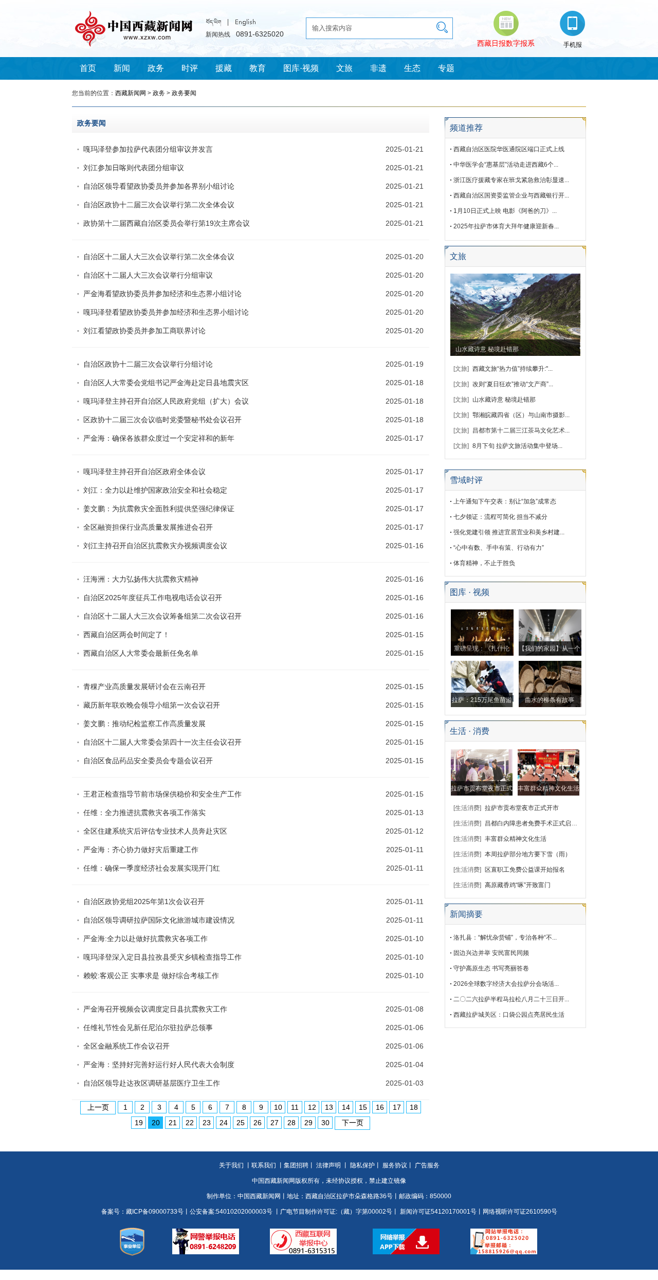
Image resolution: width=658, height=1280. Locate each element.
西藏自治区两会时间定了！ (126, 634)
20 (156, 1123)
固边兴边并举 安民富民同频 (491, 953)
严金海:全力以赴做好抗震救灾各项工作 (145, 938)
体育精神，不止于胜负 (484, 563)
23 (207, 1123)
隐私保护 (362, 1165)
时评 (189, 68)
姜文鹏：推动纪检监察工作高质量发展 (144, 723)
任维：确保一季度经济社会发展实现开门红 (151, 868)
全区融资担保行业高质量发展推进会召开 (148, 527)
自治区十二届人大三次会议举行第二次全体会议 (158, 257)
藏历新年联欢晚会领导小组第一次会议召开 (151, 705)
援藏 (223, 68)
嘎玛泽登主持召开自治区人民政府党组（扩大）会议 (166, 401)
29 (308, 1123)
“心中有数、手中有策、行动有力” (498, 547)
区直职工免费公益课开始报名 (525, 869)
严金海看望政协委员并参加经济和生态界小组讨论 (162, 294)
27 (274, 1123)
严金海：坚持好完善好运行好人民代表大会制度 (158, 1064)
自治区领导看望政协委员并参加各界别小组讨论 (158, 186)
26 (257, 1123)
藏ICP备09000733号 (155, 1211)
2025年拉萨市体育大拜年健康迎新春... (506, 226)
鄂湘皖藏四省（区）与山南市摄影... (521, 415)
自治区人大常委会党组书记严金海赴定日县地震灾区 (166, 382)
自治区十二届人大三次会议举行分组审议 (148, 275)
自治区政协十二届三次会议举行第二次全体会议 (158, 205)
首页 (88, 68)
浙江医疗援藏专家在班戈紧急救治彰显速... (511, 180)
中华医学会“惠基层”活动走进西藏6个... (505, 164)
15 (363, 1107)
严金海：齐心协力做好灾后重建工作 (140, 849)
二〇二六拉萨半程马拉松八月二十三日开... (511, 999)
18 (414, 1107)
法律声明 (328, 1165)
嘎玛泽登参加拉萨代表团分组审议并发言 (148, 149)
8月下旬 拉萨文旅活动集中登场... (517, 445)
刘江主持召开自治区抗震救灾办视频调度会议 (155, 546)
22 (190, 1123)
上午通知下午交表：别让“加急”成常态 (504, 501)
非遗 (378, 68)
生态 (412, 68)
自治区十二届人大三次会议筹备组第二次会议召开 (162, 616)
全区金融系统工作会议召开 (126, 1046)
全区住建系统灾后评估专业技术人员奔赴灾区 (155, 831)
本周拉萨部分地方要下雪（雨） (528, 854)
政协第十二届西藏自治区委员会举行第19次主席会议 (166, 223)
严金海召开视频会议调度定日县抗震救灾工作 (155, 1009)
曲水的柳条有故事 (549, 700)
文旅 (344, 68)
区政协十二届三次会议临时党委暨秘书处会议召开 (162, 420)
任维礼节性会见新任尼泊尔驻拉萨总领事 (148, 1027)
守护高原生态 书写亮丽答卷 (491, 968)
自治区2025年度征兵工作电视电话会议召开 (152, 597)
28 (291, 1123)
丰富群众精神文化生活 (548, 788)
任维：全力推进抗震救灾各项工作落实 (144, 812)
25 (240, 1123)
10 (278, 1107)
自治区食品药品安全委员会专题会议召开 (148, 760)
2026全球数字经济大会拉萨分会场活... (506, 983)
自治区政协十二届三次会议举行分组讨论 (148, 364)
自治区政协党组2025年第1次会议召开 (144, 901)
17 (397, 1107)
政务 (156, 68)
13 (329, 1107)
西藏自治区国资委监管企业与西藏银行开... (511, 195)
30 (325, 1123)
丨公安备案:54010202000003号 (228, 1211)
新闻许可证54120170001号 (438, 1211)
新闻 (122, 68)
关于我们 (231, 1165)
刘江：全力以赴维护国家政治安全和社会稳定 (155, 490)
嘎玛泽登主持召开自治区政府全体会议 (144, 471)
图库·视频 (301, 68)
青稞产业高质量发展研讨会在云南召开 (144, 686)
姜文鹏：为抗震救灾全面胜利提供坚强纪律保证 (158, 508)
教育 (257, 68)
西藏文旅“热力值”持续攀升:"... (512, 368)
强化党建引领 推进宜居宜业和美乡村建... (508, 532)
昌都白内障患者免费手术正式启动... (533, 823)
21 (173, 1123)
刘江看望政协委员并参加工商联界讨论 (144, 331)
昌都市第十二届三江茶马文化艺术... (521, 430)
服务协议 (394, 1165)
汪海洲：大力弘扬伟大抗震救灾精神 (140, 579)
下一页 (352, 1123)
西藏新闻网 (130, 93)
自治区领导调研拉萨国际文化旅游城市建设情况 (158, 920)
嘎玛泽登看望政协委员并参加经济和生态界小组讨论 (166, 312)
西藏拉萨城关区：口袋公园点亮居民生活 (508, 1014)
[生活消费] (467, 808)
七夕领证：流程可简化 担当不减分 (500, 516)
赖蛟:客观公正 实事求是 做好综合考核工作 (151, 975)
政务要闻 (184, 93)
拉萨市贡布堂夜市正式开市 (522, 808)
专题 (446, 68)
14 (346, 1107)
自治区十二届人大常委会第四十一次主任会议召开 (162, 742)
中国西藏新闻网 (259, 1196)
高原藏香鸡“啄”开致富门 (518, 885)
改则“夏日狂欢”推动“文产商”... (512, 384)
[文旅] (461, 368)
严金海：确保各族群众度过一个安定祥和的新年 (158, 438)
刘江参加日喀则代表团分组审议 (133, 168)
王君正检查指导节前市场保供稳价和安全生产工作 (162, 794)
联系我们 (263, 1165)
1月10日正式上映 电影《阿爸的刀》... (505, 210)
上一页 (98, 1107)
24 (224, 1123)
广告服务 (427, 1165)
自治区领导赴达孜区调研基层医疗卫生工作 (151, 1083)
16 (380, 1107)
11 (295, 1107)
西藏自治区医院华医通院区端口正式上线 (508, 149)
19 (139, 1123)
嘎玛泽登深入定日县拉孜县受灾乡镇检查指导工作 (162, 957)
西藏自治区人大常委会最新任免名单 (140, 653)
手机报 (572, 44)
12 (312, 1107)
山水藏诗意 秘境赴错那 (487, 349)
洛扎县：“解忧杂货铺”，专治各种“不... (505, 937)
